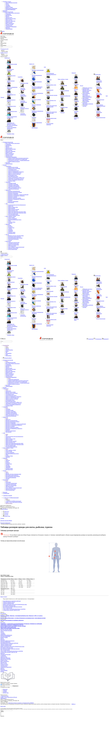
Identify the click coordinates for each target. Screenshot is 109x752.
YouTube (6, 514)
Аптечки (10, 240)
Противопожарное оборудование (15, 237)
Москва (7, 348)
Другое (7, 234)
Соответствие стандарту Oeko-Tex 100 (9, 652)
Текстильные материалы (13, 239)
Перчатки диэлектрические (14, 191)
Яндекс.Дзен (7, 516)
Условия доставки (9, 154)
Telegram (6, 513)
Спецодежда (8, 166)
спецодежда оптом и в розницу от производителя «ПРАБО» (21, 702)
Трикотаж (10, 223)
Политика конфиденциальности (7, 640)
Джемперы (10, 231)
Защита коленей (11, 208)
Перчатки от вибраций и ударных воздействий (18, 194)
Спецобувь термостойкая (13, 185)
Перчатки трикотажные (13, 201)
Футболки (10, 226)
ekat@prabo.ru (5, 509)
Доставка (2, 632)
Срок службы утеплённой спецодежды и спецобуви (12, 651)
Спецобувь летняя (12, 183)
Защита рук (8, 190)
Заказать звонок (9, 503)
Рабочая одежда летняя (13, 167)
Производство (9, 145)
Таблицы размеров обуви (6, 645)
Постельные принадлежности (14, 236)
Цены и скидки (9, 150)
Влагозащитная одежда (13, 176)
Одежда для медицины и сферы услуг (16, 177)
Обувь (9, 220)
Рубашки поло (11, 227)
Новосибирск (8, 355)
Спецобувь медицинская (13, 188)
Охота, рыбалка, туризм (11, 216)
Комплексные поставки (11, 149)
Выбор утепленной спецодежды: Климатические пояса (12, 646)
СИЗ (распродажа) (12, 245)
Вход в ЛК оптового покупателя (12, 143)
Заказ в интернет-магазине (6, 630)
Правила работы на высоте (14, 161)
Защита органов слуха (13, 210)
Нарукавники (11, 202)
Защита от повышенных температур (16, 171)
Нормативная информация (6, 635)
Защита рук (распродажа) (13, 244)
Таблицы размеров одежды (6, 644)
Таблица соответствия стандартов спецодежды (18, 158)
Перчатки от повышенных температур (16, 199)
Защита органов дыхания (13, 209)
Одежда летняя (11, 217)
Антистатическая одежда (13, 170)
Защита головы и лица (13, 207)
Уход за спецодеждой (5, 649)
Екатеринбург (9, 353)
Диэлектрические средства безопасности (17, 204)
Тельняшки (10, 229)
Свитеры (10, 228)
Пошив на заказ (9, 152)
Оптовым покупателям (8, 142)
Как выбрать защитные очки (7, 647)
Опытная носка (9, 155)
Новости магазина (6, 684)
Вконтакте (7, 511)
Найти (2, 711)
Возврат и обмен (4, 637)
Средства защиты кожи (13, 214)
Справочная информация (11, 157)
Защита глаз (10, 206)
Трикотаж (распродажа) (13, 248)
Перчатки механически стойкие (15, 192)
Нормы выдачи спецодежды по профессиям (17, 159)
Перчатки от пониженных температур (16, 195)
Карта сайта (3, 706)
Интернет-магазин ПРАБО (6, 629)
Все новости (3, 613)
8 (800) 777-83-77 (4, 52)
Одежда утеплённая (12, 218)
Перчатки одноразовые (13, 193)
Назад (7, 346)
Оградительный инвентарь (14, 215)
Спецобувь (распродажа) (13, 243)
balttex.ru (73, 704)
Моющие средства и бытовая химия (16, 235)
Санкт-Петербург (9, 349)
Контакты (8, 162)
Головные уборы (11, 180)
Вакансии (3, 653)
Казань (7, 351)
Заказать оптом (9, 147)
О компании (8, 144)
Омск (7, 354)
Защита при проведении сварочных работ (17, 212)
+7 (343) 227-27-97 (4, 49)
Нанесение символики (10, 151)
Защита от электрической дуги (14, 172)
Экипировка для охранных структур (16, 178)
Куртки (9, 225)
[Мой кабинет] (1, 251)
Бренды (2, 638)
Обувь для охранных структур (14, 187)
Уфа (6, 352)
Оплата (2, 631)
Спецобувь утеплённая (13, 184)
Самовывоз (3, 634)
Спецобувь (8, 182)
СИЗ (7, 203)
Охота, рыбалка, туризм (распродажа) (16, 247)
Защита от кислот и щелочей (14, 174)
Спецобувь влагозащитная (13, 186)
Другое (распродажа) (12, 249)
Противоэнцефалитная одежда (14, 219)
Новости (7, 146)
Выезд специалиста (10, 153)
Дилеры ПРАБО (9, 163)
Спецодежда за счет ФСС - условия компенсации (18, 160)
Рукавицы (10, 200)
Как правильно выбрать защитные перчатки (10, 648)
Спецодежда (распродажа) (13, 242)
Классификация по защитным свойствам (9, 643)
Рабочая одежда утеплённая (14, 168)
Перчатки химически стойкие (14, 198)
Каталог (4, 164)
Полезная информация (5, 636)
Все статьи (3, 622)
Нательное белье (11, 233)
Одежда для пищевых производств (15, 179)
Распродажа (8, 241)
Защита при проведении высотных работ (17, 211)
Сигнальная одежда (12, 169)
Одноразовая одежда (12, 175)
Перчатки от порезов (12, 196)
